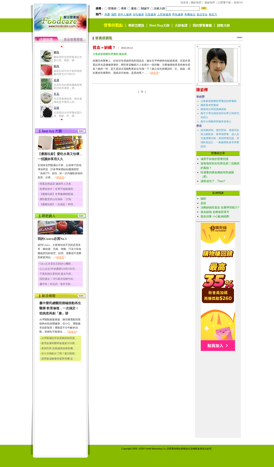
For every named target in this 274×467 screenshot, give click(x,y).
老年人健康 (125, 14)
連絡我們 (209, 2)
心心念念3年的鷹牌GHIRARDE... (58, 268)
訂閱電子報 (224, 2)
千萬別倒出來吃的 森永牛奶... (56, 273)
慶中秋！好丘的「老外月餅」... (57, 284)
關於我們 (196, 2)
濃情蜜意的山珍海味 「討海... (56, 199)
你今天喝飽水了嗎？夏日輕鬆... (59, 353)
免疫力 (213, 14)
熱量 (107, 14)
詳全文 (60, 177)
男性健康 (177, 14)
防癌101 (238, 2)
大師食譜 (181, 25)
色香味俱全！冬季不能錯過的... (57, 188)
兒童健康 (150, 14)
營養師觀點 (113, 25)
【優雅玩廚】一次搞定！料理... (57, 204)
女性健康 (138, 14)
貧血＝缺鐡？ (104, 47)
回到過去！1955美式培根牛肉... (57, 278)
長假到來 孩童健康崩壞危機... (58, 348)
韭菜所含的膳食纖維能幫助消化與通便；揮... (68, 86)
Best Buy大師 (159, 25)
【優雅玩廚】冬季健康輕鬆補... (57, 194)
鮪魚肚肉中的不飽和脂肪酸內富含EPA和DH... (68, 72)
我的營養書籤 (202, 25)
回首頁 (184, 2)
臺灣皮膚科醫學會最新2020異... (59, 343)
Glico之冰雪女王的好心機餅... (56, 263)
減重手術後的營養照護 (214, 159)
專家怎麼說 (136, 25)
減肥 (114, 14)
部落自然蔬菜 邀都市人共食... (56, 183)
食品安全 (202, 14)
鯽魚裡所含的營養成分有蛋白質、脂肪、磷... (68, 59)
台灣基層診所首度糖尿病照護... (59, 338)
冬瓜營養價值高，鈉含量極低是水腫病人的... (68, 100)
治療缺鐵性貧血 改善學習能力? (220, 207)
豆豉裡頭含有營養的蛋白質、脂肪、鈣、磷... (68, 114)
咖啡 (203, 198)
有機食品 (189, 14)
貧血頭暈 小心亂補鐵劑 (215, 216)
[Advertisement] (218, 372)
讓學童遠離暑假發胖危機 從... (58, 358)
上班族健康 (164, 14)
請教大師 (223, 25)
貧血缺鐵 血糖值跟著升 (215, 212)
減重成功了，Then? (213, 181)
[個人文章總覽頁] (216, 81)
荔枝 (203, 203)
